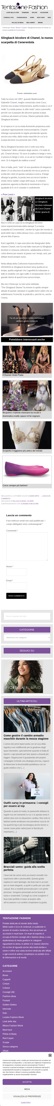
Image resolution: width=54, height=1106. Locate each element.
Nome (9, 566)
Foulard (6, 1000)
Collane (6, 988)
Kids (5, 1013)
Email (9, 580)
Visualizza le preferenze (27, 1096)
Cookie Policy (26, 1102)
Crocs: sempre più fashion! (15, 485)
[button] (50, 1055)
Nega (27, 1089)
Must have (7, 1030)
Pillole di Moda (19, 501)
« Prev (4, 194)
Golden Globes (10, 1005)
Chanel (24, 28)
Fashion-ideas (9, 996)
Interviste (7, 1009)
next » (12, 194)
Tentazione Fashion (27, 6)
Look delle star (9, 1021)
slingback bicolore (30, 504)
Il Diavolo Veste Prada (13, 375)
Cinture (6, 984)
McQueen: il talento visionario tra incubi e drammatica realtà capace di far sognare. (22, 414)
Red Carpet (8, 1038)
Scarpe (30, 501)
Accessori (7, 971)
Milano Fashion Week (13, 1026)
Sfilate (6, 1051)
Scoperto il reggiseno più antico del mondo (22, 451)
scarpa (15, 106)
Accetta (27, 1082)
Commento (12, 531)
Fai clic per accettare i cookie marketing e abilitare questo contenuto (27, 319)
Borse (5, 975)
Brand (18, 28)
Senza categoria (10, 1046)
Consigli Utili (9, 992)
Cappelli (6, 979)
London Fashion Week (13, 1017)
